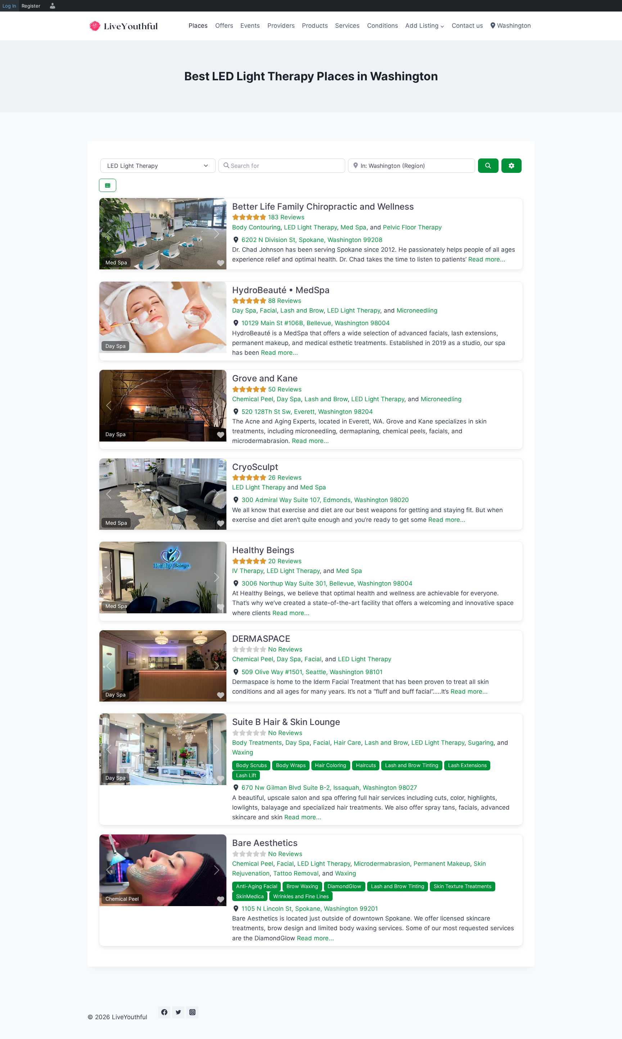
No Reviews (285, 649)
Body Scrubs (251, 765)
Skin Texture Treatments (462, 886)
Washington (513, 25)
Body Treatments (257, 742)
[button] (108, 233)
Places (198, 25)
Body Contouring (256, 227)
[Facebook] (164, 1012)
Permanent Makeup (442, 863)
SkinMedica (250, 896)
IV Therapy (247, 570)
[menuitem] (51, 6)
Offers (224, 25)
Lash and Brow (302, 310)
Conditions (382, 25)
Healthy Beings (263, 550)
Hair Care (347, 742)
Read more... (486, 259)
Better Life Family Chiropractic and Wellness (323, 206)
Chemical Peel (252, 399)
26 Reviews (285, 477)
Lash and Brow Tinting (411, 765)
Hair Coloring (330, 765)
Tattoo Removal (296, 873)
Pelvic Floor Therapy (412, 227)
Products (315, 25)
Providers (281, 25)
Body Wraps (291, 765)
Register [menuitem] (31, 6)
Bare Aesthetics (265, 843)
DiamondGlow (344, 886)
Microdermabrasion (382, 863)
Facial (268, 310)
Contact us (467, 25)
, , (312, 239)
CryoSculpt (255, 467)
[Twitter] (178, 1012)
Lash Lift (246, 775)
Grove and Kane (265, 378)
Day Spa (244, 310)
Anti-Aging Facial (256, 886)
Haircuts (366, 765)
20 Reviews (285, 561)
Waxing (242, 752)
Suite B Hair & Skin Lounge (286, 722)
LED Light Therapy (310, 227)
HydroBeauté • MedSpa (281, 290)
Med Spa (353, 227)
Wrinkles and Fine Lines (301, 896)
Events (250, 25)
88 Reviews (284, 300)
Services (347, 25)
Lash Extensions (467, 765)
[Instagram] (192, 1012)
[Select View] (107, 185)
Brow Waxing (302, 886)
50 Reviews (285, 389)
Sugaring (480, 742)
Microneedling (417, 310)
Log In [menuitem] (9, 6)
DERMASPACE (261, 638)
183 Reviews (286, 217)
